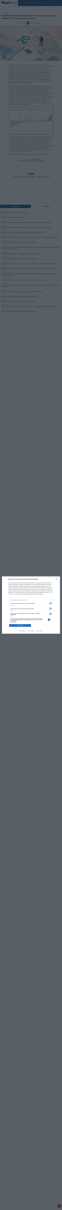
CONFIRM (20, 625)
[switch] (50, 603)
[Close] (57, 579)
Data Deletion (22, 630)
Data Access (31, 630)
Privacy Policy (39, 630)
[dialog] (31, 605)
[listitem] (31, 600)
